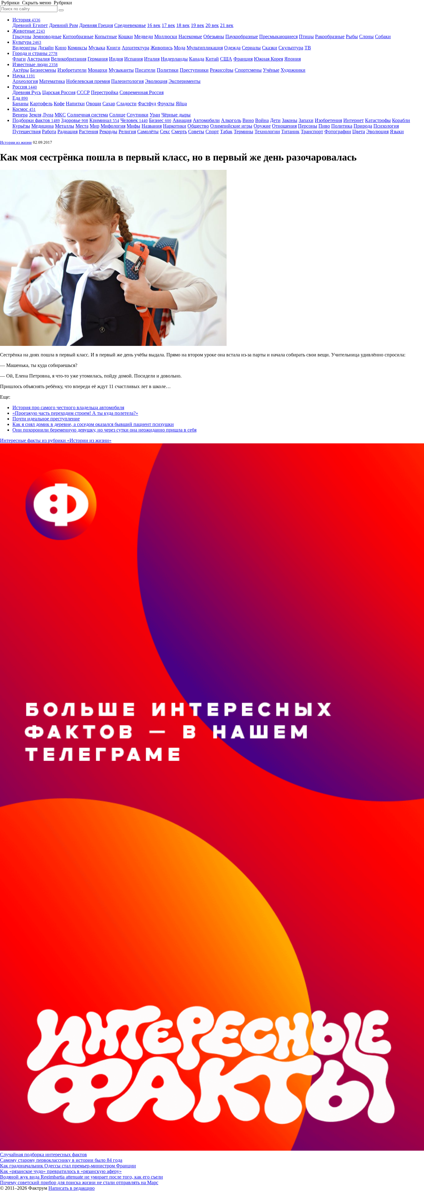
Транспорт (312, 131)
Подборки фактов (36, 120)
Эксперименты (185, 81)
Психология (386, 126)
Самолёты (148, 131)
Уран (155, 114)
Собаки (383, 36)
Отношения (284, 126)
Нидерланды (174, 58)
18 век (183, 25)
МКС (60, 114)
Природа (363, 126)
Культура (26, 42)
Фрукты (165, 103)
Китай (212, 58)
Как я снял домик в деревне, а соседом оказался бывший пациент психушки (93, 424)
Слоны (366, 36)
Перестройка (104, 92)
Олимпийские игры (231, 126)
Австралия (38, 58)
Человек (134, 120)
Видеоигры (24, 47)
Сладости (126, 103)
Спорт (212, 131)
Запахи (306, 120)
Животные (28, 31)
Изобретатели (72, 70)
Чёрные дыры (176, 114)
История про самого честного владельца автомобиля (68, 407)
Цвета (358, 131)
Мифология (113, 126)
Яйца (181, 103)
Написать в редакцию (71, 1188)
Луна (48, 114)
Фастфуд (147, 103)
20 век (212, 25)
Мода (179, 47)
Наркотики (174, 126)
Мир (94, 126)
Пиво (324, 126)
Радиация (67, 131)
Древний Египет (30, 25)
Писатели (145, 70)
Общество (198, 126)
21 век (226, 25)
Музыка (96, 47)
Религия (127, 131)
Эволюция (156, 81)
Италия (152, 58)
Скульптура (290, 47)
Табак (226, 131)
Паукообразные (241, 36)
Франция (243, 58)
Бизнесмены (43, 70)
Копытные (106, 36)
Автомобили (206, 120)
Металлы (64, 126)
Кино (60, 47)
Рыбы (352, 36)
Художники (293, 70)
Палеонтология (127, 81)
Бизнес (160, 120)
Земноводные (47, 36)
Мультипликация (205, 47)
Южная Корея (268, 58)
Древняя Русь (26, 92)
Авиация (182, 120)
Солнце (117, 114)
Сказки (269, 47)
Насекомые (190, 36)
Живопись (162, 47)
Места (81, 126)
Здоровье (74, 120)
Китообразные (78, 36)
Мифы (133, 126)
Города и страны (34, 53)
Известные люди (35, 64)
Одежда (232, 47)
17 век (168, 25)
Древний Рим (63, 25)
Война (262, 120)
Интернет (353, 120)
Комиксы (77, 47)
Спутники (137, 114)
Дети (275, 120)
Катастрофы (378, 120)
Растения (88, 131)
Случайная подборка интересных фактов (43, 1154)
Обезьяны (213, 36)
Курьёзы (21, 126)
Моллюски (165, 36)
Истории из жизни (16, 142)
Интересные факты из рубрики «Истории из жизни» (55, 440)
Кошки (125, 36)
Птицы (306, 36)
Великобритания (68, 58)
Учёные (271, 70)
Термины (243, 131)
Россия (24, 86)
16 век (153, 25)
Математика (52, 81)
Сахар (108, 103)
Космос (24, 109)
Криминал (104, 120)
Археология (25, 81)
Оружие (262, 126)
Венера (20, 114)
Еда (20, 98)
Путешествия (26, 131)
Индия (116, 58)
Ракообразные (330, 36)
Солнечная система (87, 114)
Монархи (97, 70)
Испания (133, 58)
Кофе (59, 103)
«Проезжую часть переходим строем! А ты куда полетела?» (75, 413)
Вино (248, 120)
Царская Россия (58, 92)
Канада (196, 58)
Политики (167, 70)
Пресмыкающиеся (278, 36)
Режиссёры (221, 70)
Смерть (179, 131)
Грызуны (21, 36)
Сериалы (251, 47)
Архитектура (135, 47)
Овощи (93, 103)
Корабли (401, 120)
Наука (23, 75)
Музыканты (121, 70)
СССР (83, 92)
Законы (289, 120)
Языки (397, 131)
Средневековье (130, 25)
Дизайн (46, 47)
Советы (196, 131)
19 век (197, 25)
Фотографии (337, 131)
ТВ (307, 47)
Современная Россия (142, 92)
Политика (341, 126)
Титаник (290, 131)
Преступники (194, 70)
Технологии (267, 131)
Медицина (42, 126)
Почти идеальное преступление (46, 418)
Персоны (307, 126)
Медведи (143, 36)
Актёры (20, 70)
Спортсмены (248, 70)
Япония (292, 58)
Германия (98, 58)
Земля (35, 114)
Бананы (20, 103)
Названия (152, 126)
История (26, 19)
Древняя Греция (96, 25)
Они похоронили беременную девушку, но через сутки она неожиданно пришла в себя (104, 429)
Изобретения (328, 120)
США (226, 58)
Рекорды (108, 131)
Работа (49, 131)
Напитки (75, 103)
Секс (165, 131)
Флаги (19, 58)
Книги (113, 47)
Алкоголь (231, 120)
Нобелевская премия (88, 81)
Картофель (41, 103)
